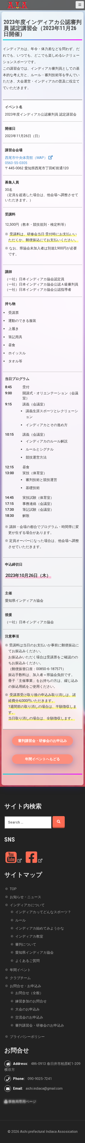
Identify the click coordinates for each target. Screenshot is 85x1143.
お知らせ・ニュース (25, 897)
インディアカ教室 (29, 936)
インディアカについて (27, 905)
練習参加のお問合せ (31, 1001)
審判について (25, 944)
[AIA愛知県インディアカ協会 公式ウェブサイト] (17, 5)
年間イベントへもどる (42, 759)
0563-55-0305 (16, 163)
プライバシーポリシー (27, 1037)
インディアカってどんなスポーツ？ (43, 912)
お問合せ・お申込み (25, 986)
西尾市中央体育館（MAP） (26, 158)
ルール (20, 920)
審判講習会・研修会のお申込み (42, 741)
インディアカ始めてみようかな (39, 928)
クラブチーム (20, 978)
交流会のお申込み (29, 1017)
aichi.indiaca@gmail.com (44, 1088)
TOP (13, 889)
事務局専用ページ (21, 1101)
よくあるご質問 (27, 961)
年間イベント (20, 970)
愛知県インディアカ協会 (34, 952)
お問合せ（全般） (29, 993)
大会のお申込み (27, 1009)
